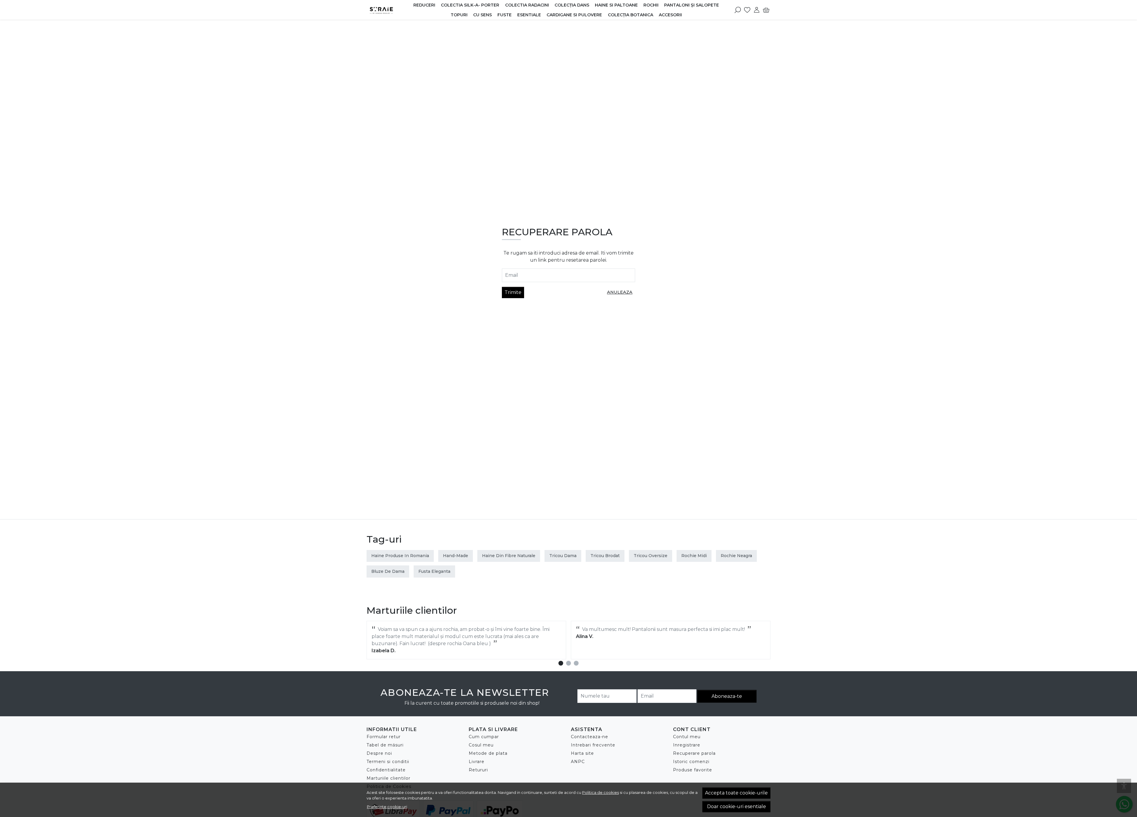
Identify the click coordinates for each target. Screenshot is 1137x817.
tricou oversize (650, 555)
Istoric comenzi (691, 761)
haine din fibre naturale (508, 555)
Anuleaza (619, 292)
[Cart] (766, 9)
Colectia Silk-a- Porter (470, 5)
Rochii (651, 5)
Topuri (459, 14)
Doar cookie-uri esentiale (736, 806)
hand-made (455, 555)
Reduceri (424, 5)
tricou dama (562, 555)
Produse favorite (692, 770)
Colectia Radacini (527, 5)
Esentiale (529, 14)
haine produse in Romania (400, 555)
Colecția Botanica (630, 14)
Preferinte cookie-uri (387, 806)
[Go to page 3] (576, 663)
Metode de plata (488, 753)
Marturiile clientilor (388, 778)
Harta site (582, 753)
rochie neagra (736, 555)
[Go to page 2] (568, 663)
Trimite (513, 292)
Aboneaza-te (727, 696)
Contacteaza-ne (589, 736)
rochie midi (694, 555)
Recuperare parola (694, 753)
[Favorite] (747, 9)
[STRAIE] (388, 9)
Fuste (504, 14)
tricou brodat (605, 555)
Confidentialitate (386, 770)
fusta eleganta (434, 571)
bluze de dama (387, 571)
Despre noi (379, 753)
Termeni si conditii (388, 761)
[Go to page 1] (560, 663)
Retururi (478, 770)
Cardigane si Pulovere (574, 14)
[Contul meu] (757, 9)
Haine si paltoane (616, 5)
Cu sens (482, 14)
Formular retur (384, 736)
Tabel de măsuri (385, 745)
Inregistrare (686, 745)
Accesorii (670, 14)
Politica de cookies (600, 792)
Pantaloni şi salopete (691, 5)
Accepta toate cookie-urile (736, 793)
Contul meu (687, 736)
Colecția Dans (572, 5)
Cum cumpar (484, 736)
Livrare (476, 761)
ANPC (578, 761)
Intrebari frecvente (593, 745)
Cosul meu (481, 745)
